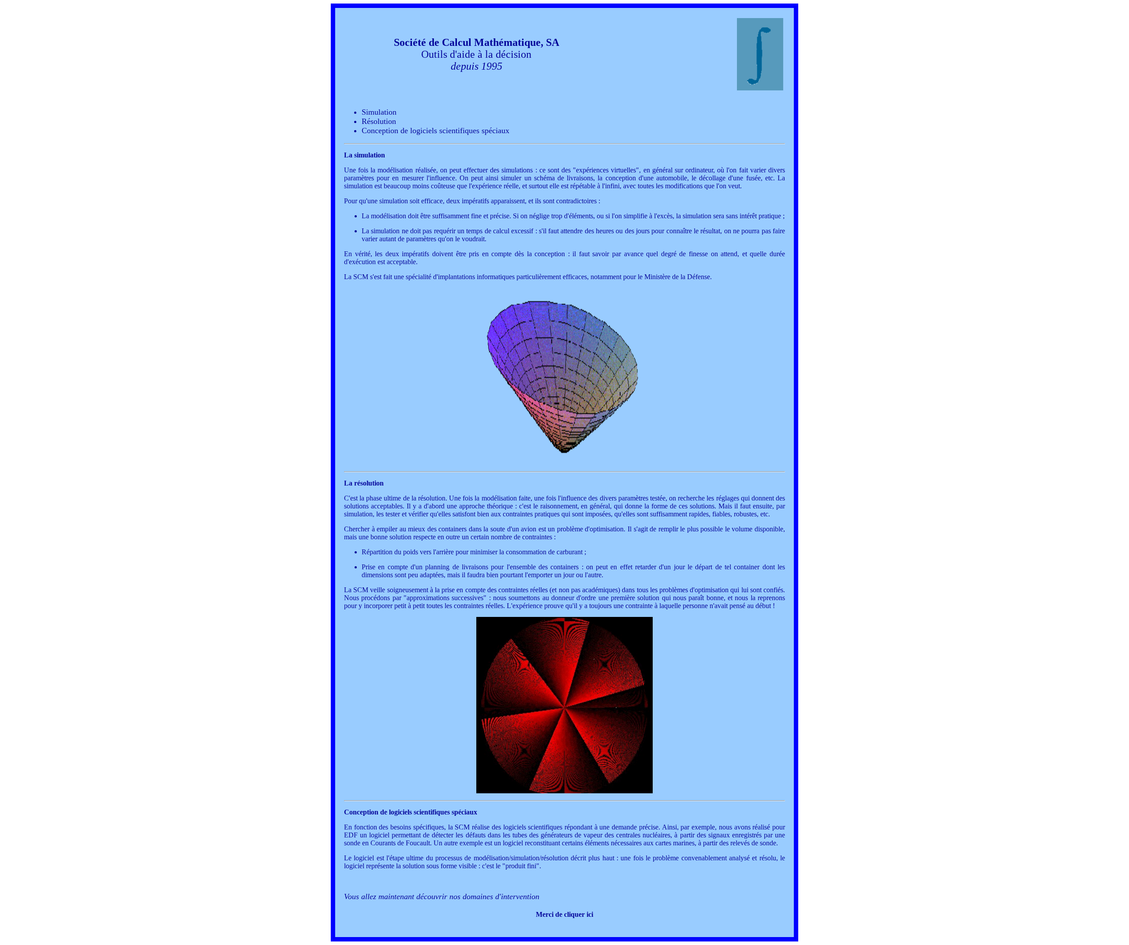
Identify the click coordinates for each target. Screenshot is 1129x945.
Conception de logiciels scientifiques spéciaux (435, 130)
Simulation (379, 112)
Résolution (379, 121)
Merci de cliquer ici (564, 914)
